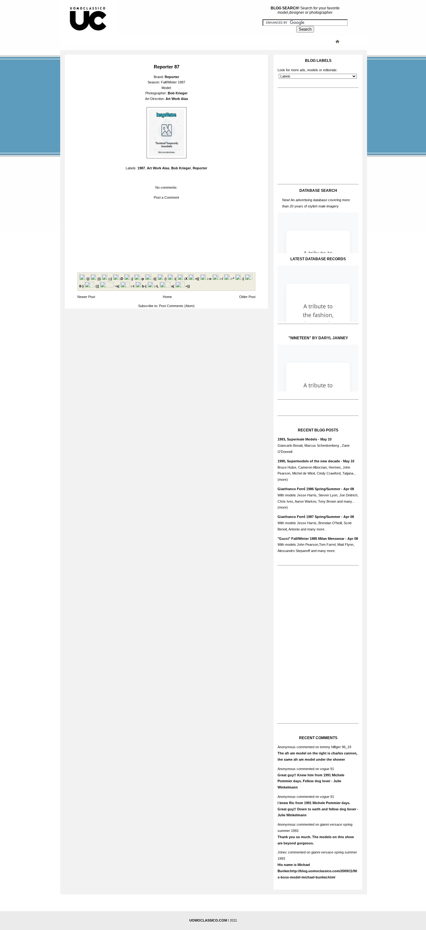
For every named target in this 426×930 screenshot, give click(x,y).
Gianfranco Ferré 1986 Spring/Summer (309, 489)
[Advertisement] (186, 41)
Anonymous (287, 747)
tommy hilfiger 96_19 (335, 747)
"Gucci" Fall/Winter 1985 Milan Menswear (311, 538)
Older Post (247, 297)
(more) (283, 479)
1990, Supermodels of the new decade (309, 461)
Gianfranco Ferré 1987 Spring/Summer (309, 517)
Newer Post (86, 297)
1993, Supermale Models (297, 439)
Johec (282, 852)
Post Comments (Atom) (177, 306)
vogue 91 (327, 769)
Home (167, 297)
